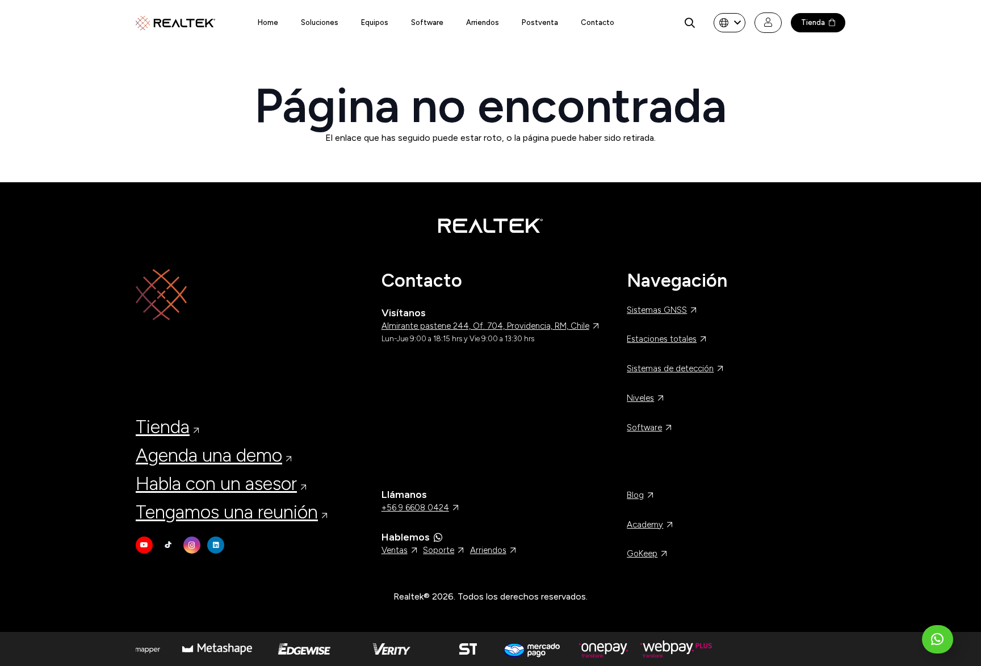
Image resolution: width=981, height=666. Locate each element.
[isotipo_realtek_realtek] (245, 294)
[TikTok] (168, 545)
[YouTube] (144, 545)
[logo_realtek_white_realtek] (490, 226)
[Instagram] (191, 545)
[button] (689, 23)
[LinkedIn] (215, 545)
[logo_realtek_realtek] (175, 23)
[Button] (768, 22)
